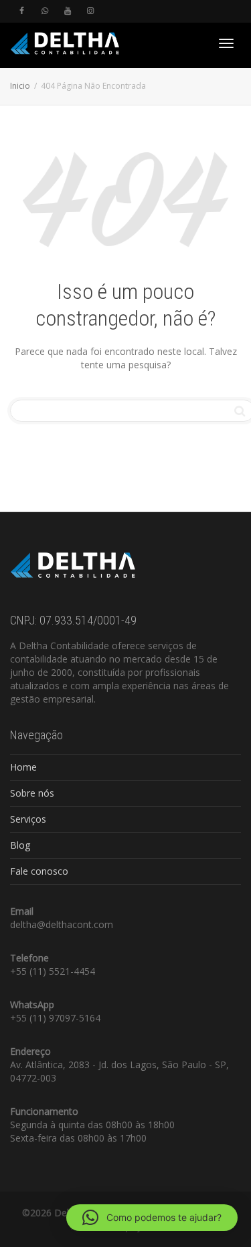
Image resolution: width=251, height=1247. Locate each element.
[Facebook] (22, 11)
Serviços (28, 819)
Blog (20, 845)
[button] (152, 1217)
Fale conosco (39, 871)
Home (23, 767)
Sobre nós (32, 793)
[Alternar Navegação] (226, 43)
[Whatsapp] (44, 11)
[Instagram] (90, 11)
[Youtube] (67, 11)
